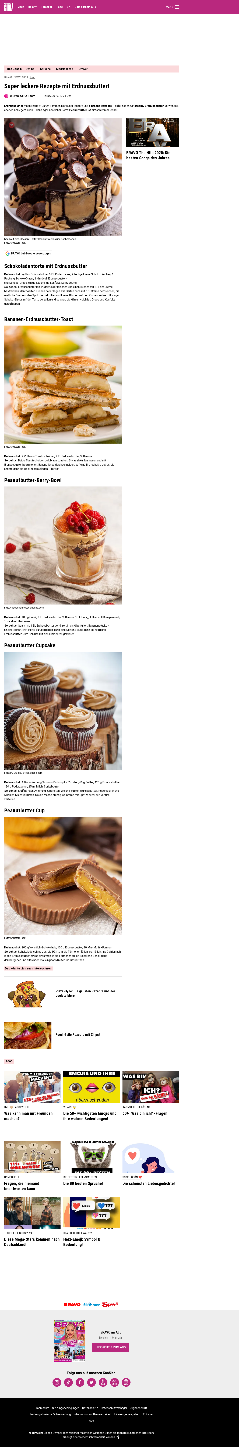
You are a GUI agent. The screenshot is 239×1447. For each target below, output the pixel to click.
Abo (91, 1420)
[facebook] (80, 1382)
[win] (126, 1382)
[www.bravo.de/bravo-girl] (8, 7)
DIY (69, 7)
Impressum (42, 1408)
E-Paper (148, 1414)
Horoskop (46, 7)
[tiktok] (68, 1382)
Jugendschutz (138, 1408)
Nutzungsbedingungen (65, 1408)
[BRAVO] (72, 1304)
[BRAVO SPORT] (111, 1304)
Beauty (32, 7)
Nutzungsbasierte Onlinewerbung (50, 1414)
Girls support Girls (86, 7)
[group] (89, 68)
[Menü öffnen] (177, 7)
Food (60, 7)
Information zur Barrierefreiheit (92, 1414)
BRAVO (8, 77)
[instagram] (56, 1382)
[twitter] (91, 1382)
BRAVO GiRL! (21, 77)
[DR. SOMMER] (91, 1304)
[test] (103, 1382)
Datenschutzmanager (114, 1408)
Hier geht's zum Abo (111, 1347)
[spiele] (114, 1382)
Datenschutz (90, 1408)
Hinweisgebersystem (127, 1414)
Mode (20, 7)
